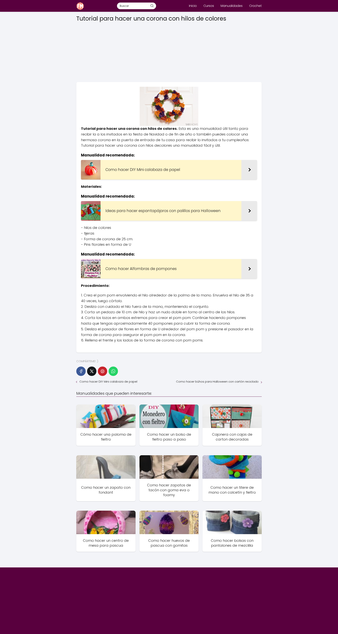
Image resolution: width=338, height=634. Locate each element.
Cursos (208, 6)
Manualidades (232, 6)
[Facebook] (81, 371)
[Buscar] (152, 6)
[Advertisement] (169, 50)
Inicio (193, 6)
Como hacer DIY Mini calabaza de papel (108, 381)
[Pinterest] (102, 371)
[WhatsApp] (113, 371)
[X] (91, 371)
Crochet (255, 6)
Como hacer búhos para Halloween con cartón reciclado (217, 381)
